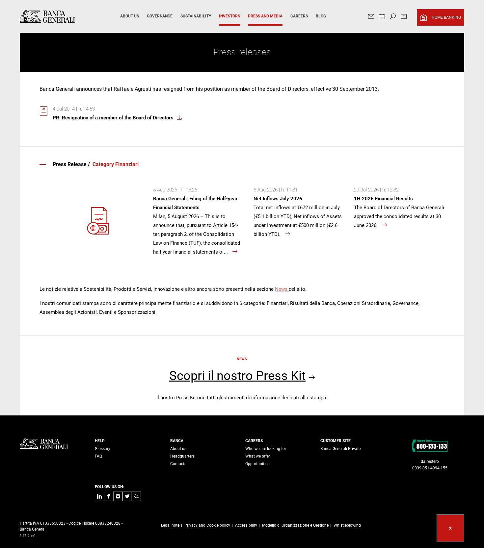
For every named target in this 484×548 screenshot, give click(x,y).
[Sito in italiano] (404, 17)
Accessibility (246, 525)
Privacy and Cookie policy (207, 525)
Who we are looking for (265, 448)
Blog (321, 16)
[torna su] (450, 528)
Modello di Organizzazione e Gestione (295, 525)
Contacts (178, 463)
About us (178, 448)
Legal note (170, 525)
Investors (229, 16)
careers (299, 16)
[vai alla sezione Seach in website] (393, 17)
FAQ (98, 456)
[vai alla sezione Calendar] (382, 17)
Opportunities (257, 463)
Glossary (102, 448)
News (282, 289)
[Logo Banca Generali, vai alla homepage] (60, 16)
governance (160, 16)
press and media (265, 16)
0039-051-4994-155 (429, 468)
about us (129, 16)
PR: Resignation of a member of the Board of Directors (113, 118)
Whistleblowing (347, 525)
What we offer (257, 456)
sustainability (195, 16)
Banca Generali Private (340, 448)
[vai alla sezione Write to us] (371, 17)
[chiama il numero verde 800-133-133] (430, 445)
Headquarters (182, 456)
